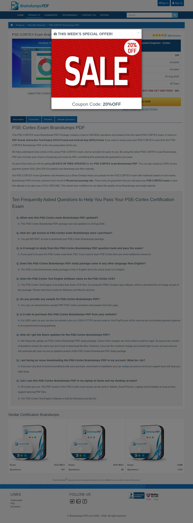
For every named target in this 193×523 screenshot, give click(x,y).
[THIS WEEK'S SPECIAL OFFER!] (96, 68)
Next (90, 63)
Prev (16, 63)
